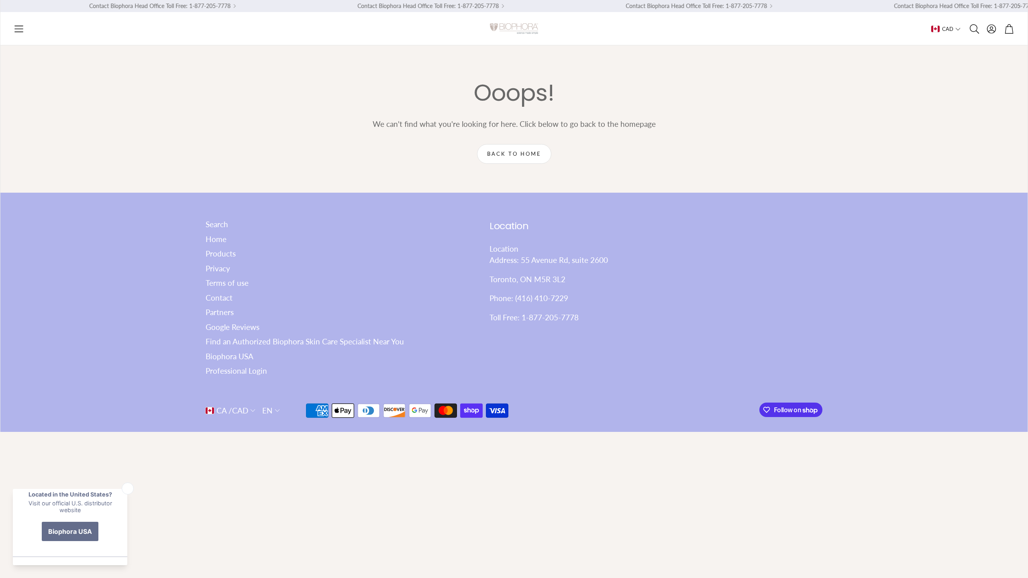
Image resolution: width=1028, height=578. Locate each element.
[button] (18, 29)
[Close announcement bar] (1020, 6)
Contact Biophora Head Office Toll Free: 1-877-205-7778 (152, 6)
